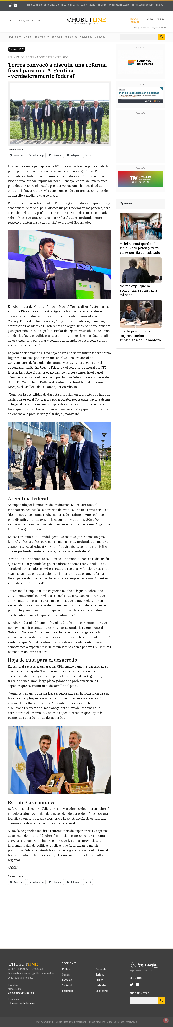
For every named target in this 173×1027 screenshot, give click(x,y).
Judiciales (101, 985)
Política (66, 969)
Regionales (71, 36)
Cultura (99, 980)
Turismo (100, 974)
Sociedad (57, 36)
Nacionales (86, 36)
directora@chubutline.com (114, 5)
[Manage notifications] (166, 1020)
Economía (67, 980)
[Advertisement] (59, 917)
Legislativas (102, 990)
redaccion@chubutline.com (148, 5)
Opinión (28, 36)
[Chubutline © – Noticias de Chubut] (86, 21)
